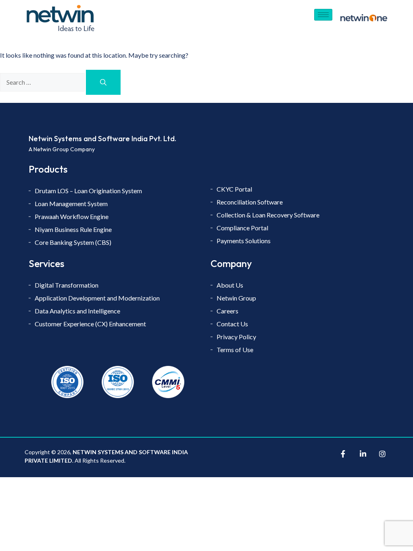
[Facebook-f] (343, 453)
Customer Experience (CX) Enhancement (90, 324)
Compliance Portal (242, 228)
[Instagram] (382, 453)
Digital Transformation (66, 285)
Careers (227, 311)
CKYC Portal (235, 189)
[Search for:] (43, 82)
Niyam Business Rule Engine (73, 229)
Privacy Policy (236, 336)
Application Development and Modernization (97, 298)
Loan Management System (71, 203)
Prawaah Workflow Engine (71, 216)
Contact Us (232, 324)
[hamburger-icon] (323, 15)
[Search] (103, 82)
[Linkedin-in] (363, 453)
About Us (230, 285)
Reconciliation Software (250, 202)
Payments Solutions (244, 240)
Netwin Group (236, 298)
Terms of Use (235, 349)
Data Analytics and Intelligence (77, 311)
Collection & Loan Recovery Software (269, 215)
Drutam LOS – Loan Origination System (89, 190)
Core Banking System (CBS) (73, 242)
